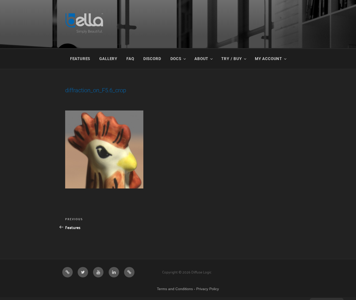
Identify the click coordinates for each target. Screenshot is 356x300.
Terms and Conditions (175, 289)
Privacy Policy (207, 289)
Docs (175, 58)
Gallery (108, 58)
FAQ (130, 58)
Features (80, 58)
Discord (152, 58)
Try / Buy (231, 58)
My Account (268, 58)
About (201, 58)
